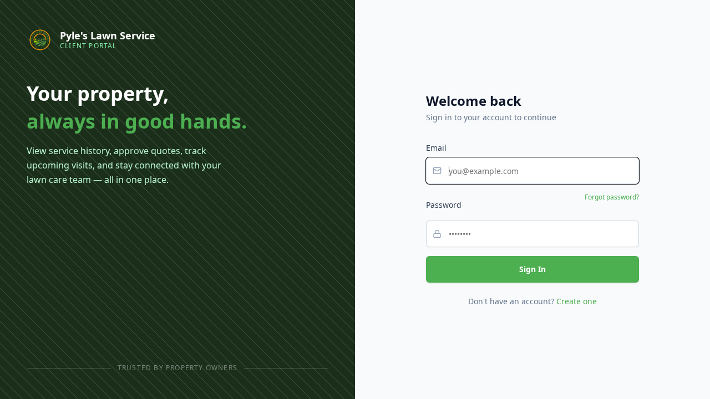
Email (436, 147)
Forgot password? (612, 197)
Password (444, 205)
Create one (576, 301)
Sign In (532, 269)
